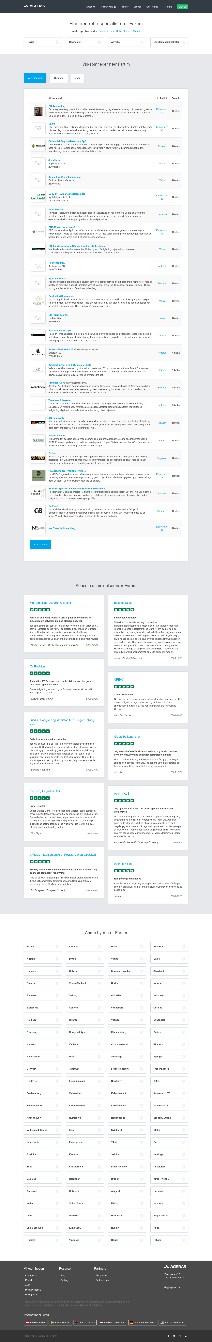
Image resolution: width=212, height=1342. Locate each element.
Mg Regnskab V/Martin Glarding (50, 602)
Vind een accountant (114, 1322)
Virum (162, 440)
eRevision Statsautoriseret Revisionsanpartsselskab (63, 854)
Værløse (110, 31)
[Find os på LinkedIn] (185, 1336)
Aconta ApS (121, 793)
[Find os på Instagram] (180, 1336)
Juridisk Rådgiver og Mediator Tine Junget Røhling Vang (62, 722)
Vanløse (162, 493)
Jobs (27, 1285)
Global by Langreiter (127, 736)
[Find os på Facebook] (168, 1336)
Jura (77, 78)
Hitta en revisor (62, 1322)
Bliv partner (101, 1275)
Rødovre (162, 283)
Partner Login (102, 1280)
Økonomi (58, 78)
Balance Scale (123, 602)
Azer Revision (123, 863)
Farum (102, 31)
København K (162, 197)
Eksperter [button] (91, 6)
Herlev (162, 318)
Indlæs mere (40, 544)
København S (162, 111)
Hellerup (162, 352)
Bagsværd (162, 458)
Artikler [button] (124, 6)
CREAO (119, 679)
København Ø (162, 128)
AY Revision (37, 666)
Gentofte (162, 335)
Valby (162, 180)
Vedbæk (162, 266)
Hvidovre (162, 214)
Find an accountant (174, 1322)
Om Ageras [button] (152, 6)
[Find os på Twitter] (174, 1336)
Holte (119, 31)
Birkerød (127, 31)
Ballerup (162, 387)
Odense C (162, 511)
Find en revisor (37, 1322)
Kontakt (29, 1280)
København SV (162, 232)
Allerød (136, 31)
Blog (62, 1275)
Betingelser (31, 1294)
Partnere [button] (167, 6)
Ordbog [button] (137, 6)
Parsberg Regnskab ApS (45, 791)
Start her (183, 6)
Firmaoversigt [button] (108, 6)
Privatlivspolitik (33, 1289)
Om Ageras (31, 1275)
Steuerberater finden (144, 1322)
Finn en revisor (87, 1322)
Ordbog (64, 1280)
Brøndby (162, 422)
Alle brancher (35, 78)
